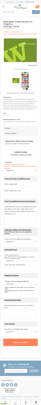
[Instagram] (11, 385)
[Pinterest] (16, 385)
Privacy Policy (28, 396)
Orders (20, 2)
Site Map (36, 396)
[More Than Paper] (20, 7)
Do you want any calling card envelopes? (17, 239)
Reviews (4, 398)
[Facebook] (3, 385)
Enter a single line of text (12, 190)
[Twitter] (7, 385)
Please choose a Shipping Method (17, 281)
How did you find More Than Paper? (16, 329)
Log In (11, 2)
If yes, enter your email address (14, 265)
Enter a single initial (10, 184)
